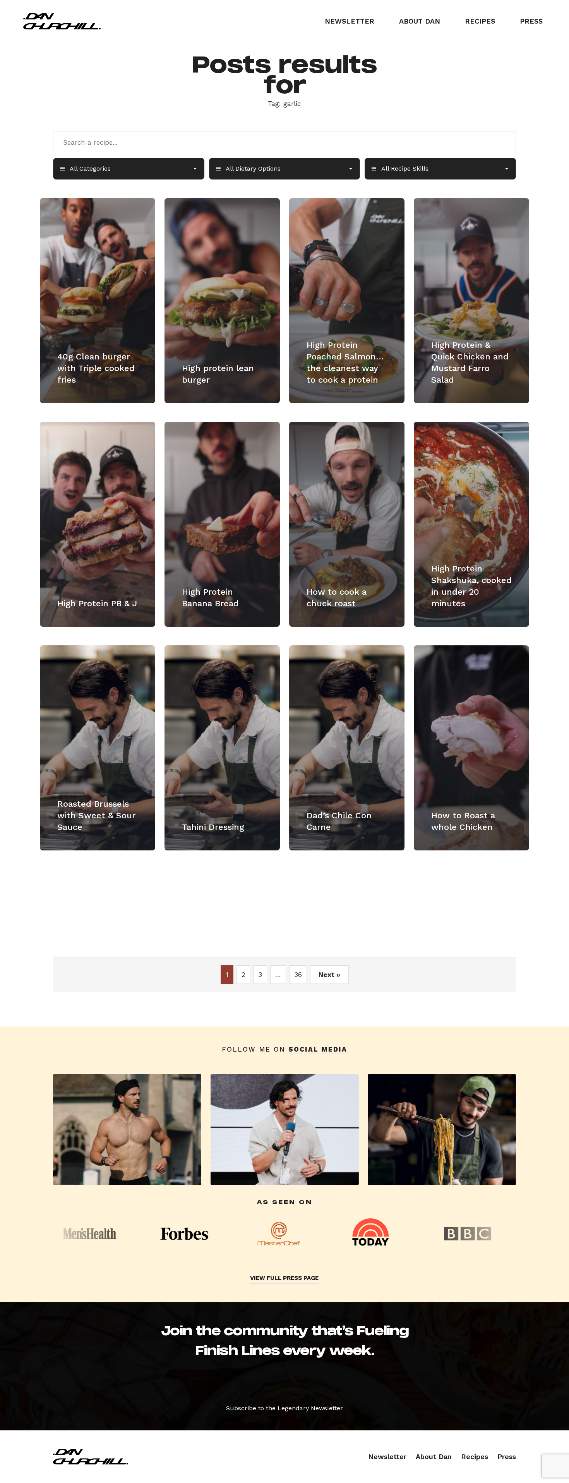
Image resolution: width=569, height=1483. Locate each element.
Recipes (480, 21)
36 (298, 974)
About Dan (419, 21)
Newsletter (349, 21)
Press (531, 21)
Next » (329, 974)
